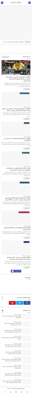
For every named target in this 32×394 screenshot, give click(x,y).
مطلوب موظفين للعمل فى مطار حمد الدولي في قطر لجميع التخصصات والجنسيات (18, 79)
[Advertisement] (16, 23)
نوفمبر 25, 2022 (17, 343)
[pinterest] (12, 303)
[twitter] (19, 303)
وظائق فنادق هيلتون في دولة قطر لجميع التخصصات (17, 228)
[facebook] (27, 303)
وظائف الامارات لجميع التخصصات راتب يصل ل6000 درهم (11, 317)
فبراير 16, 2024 (17, 314)
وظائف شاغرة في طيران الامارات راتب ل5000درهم (12, 42)
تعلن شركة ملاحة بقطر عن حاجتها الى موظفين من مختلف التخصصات (18, 169)
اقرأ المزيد (26, 89)
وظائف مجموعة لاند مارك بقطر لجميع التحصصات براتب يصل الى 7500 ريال (13, 345)
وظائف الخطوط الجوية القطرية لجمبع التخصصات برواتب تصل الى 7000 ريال (17, 199)
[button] (27, 392)
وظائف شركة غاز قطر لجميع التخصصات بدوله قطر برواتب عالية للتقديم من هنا (12, 331)
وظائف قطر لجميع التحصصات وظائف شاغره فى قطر (11, 338)
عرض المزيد (5, 57)
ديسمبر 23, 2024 (26, 255)
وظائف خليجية (11, 388)
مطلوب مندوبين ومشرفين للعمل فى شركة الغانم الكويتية (11, 367)
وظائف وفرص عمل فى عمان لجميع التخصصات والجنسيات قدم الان (18, 258)
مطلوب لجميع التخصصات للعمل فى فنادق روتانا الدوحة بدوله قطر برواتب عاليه (16, 109)
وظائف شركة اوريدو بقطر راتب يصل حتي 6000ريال (17, 139)
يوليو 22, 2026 (26, 75)
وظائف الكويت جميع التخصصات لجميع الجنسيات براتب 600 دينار (12, 324)
